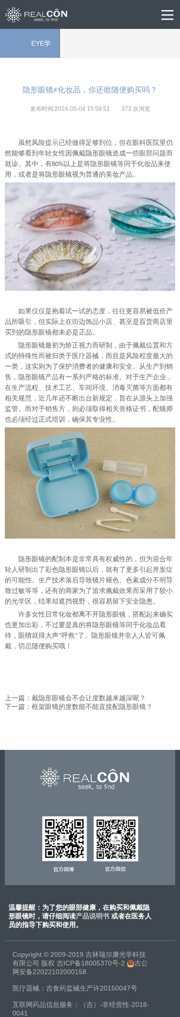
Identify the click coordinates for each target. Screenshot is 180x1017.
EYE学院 (29, 48)
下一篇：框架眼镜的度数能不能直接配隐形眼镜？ (79, 706)
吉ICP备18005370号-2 (91, 963)
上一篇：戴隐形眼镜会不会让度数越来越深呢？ (75, 698)
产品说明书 (92, 916)
